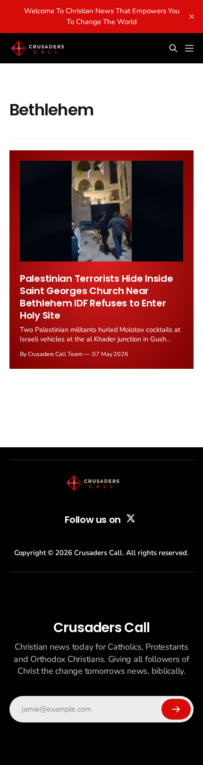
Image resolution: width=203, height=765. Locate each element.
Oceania (32, 86)
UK (24, 108)
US (23, 130)
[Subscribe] (176, 709)
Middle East (38, 64)
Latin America (41, 42)
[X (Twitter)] (130, 518)
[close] (191, 16)
